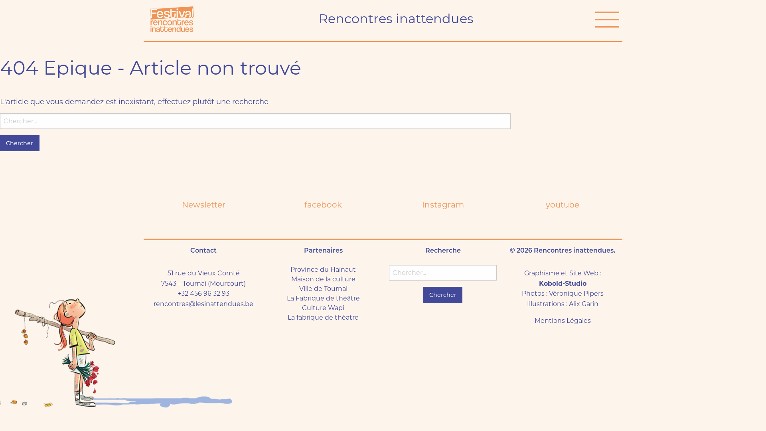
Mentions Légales (563, 320)
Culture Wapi (323, 308)
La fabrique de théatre (323, 317)
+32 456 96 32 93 (203, 293)
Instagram (443, 205)
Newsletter (203, 205)
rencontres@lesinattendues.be (203, 304)
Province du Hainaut (323, 269)
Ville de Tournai (323, 289)
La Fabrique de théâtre (323, 298)
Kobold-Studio (562, 283)
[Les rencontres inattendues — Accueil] (172, 19)
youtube (562, 205)
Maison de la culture (323, 279)
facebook (323, 205)
